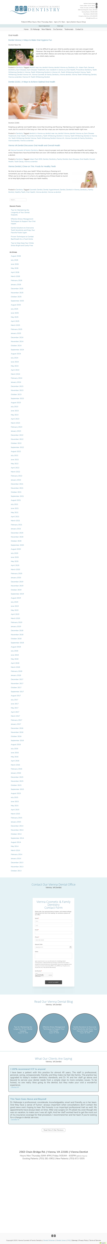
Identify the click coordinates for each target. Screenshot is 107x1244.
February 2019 (16, 622)
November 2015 (17, 781)
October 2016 (16, 736)
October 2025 (16, 297)
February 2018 (16, 671)
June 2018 (15, 655)
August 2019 (16, 598)
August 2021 (16, 500)
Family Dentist (62, 159)
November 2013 (17, 867)
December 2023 (17, 386)
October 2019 (16, 590)
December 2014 (17, 826)
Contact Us (79, 29)
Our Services (57, 29)
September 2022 (17, 447)
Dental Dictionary (49, 1240)
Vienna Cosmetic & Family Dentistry (45, 74)
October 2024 (16, 345)
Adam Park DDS (36, 159)
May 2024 (14, 366)
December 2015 (17, 777)
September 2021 (17, 496)
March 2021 (15, 520)
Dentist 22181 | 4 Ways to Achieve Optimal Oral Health (31, 82)
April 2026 (15, 272)
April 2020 (15, 565)
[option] (53, 1078)
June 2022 (15, 459)
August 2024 (16, 354)
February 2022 (16, 476)
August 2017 (16, 696)
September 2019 (17, 594)
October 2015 (16, 785)
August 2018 (16, 647)
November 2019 (17, 586)
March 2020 (15, 569)
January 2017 (16, 724)
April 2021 (15, 516)
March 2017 (15, 716)
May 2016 (14, 757)
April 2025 (15, 321)
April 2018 (15, 663)
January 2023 (16, 431)
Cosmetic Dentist (36, 190)
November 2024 (17, 341)
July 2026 (14, 260)
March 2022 (15, 472)
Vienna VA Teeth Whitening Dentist (36, 77)
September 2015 (17, 789)
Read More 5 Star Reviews (54, 1130)
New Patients (46, 29)
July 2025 (14, 309)
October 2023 (16, 394)
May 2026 (14, 268)
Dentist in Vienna (72, 190)
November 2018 (17, 634)
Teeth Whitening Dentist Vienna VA (50, 138)
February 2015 (16, 818)
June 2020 (15, 557)
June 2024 (15, 362)
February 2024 (16, 378)
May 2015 (14, 805)
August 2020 (16, 549)
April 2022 (15, 468)
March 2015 (15, 814)
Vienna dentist (65, 74)
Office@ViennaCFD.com (91, 18)
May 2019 (14, 610)
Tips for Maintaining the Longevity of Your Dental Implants (20, 212)
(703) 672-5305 (93, 14)
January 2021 (16, 529)
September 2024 (17, 350)
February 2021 (16, 525)
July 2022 (14, 455)
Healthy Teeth (20, 192)
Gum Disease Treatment (36, 70)
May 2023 (14, 415)
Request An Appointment (44, 26)
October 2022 (16, 443)
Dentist (45, 159)
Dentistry (19, 67)
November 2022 (17, 439)
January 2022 (16, 480)
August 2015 (16, 793)
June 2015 (15, 801)
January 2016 (16, 773)
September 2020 (17, 545)
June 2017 (15, 704)
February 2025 (16, 329)
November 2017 (17, 683)
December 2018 (17, 630)
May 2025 (14, 317)
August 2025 (16, 305)
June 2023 (15, 411)
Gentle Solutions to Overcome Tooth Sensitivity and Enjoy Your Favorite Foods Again (23, 230)
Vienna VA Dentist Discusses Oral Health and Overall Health (34, 145)
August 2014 (16, 842)
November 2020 (17, 537)
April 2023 (15, 419)
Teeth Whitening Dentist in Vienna (56, 136)
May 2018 (14, 659)
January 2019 (16, 626)
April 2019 (15, 614)
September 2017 (17, 691)
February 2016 (16, 769)
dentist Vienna (48, 67)
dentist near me (36, 67)
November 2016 (17, 732)
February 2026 (16, 280)
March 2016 (15, 765)
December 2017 (17, 679)
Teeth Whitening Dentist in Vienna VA (45, 72)
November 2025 (17, 293)
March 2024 (15, 374)
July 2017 (14, 700)
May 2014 (14, 846)
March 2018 (15, 667)
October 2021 (16, 492)
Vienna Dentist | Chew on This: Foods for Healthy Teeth (32, 166)
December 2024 (17, 337)
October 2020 (16, 541)
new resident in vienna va (56, 70)
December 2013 (17, 862)
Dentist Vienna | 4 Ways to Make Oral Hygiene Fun (30, 40)
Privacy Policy (83, 1240)
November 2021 (17, 488)
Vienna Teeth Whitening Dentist (84, 74)
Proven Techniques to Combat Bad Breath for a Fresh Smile (22, 237)
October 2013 (16, 871)
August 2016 (16, 744)
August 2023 (16, 402)
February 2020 (16, 573)
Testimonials (68, 29)
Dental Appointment (51, 190)
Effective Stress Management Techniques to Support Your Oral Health (23, 221)
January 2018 (16, 675)
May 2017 (14, 708)
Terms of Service (95, 1240)
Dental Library (61, 1240)
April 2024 (15, 370)
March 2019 (15, 618)
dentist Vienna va (60, 67)
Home (26, 29)
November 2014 (17, 830)
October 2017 (16, 687)
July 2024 (14, 358)
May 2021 (14, 512)
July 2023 (14, 406)
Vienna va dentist (15, 77)
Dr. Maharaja (35, 29)
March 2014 (15, 850)
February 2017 (16, 720)
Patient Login (60, 26)
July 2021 (14, 504)
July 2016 (14, 748)
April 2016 (15, 761)
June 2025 (15, 313)
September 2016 (17, 740)
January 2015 (16, 822)
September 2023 (17, 398)
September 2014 (17, 838)
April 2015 (15, 810)
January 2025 (16, 333)
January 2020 (16, 577)
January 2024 (16, 382)
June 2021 (15, 508)
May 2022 (14, 463)
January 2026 (16, 284)
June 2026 (15, 264)
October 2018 (16, 639)
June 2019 (15, 606)
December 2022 (17, 435)
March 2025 (15, 325)
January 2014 (16, 858)
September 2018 (17, 643)
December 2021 (17, 484)
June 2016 (15, 753)
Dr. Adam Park (81, 67)
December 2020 (17, 533)
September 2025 (17, 301)
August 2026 (16, 256)
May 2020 (14, 561)
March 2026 (15, 276)
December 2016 (17, 728)
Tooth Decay (18, 161)
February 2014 (16, 854)
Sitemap (74, 1240)
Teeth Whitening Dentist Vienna (73, 72)
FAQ (69, 1240)
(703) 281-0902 (93, 12)
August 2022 (16, 451)
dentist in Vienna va (37, 133)
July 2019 (14, 602)
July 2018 (14, 651)
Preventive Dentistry (84, 70)
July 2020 (14, 553)
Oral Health (70, 70)
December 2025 (17, 288)
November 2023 (17, 390)
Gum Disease (21, 70)
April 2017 (15, 712)
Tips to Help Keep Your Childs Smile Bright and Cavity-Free (22, 244)
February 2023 (16, 427)
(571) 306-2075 (93, 16)
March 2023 (15, 423)
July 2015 (14, 797)
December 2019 (17, 582)
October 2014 (16, 834)
